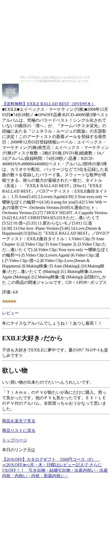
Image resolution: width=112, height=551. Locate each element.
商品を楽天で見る (18, 421)
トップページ (14, 440)
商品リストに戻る (18, 430)
